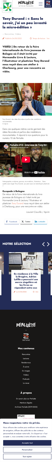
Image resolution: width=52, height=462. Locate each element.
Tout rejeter (27, 456)
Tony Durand (18, 203)
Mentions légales (26, 402)
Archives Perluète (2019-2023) (26, 407)
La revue (26, 383)
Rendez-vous (26, 362)
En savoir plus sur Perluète (26, 398)
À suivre (26, 366)
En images (26, 370)
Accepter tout (27, 443)
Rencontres (9, 34)
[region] (26, 440)
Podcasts (26, 379)
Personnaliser (27, 449)
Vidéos (18, 34)
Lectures (26, 358)
